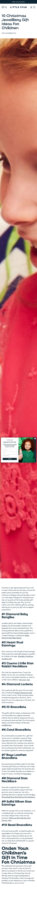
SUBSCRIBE (10, 458)
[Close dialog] (35, 438)
